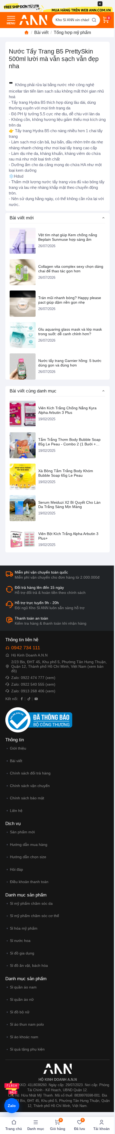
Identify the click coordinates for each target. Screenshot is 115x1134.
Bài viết (41, 32)
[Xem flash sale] (11, 1087)
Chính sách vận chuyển (30, 786)
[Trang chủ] (26, 32)
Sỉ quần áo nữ (22, 999)
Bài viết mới (22, 217)
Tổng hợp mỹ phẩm (72, 32)
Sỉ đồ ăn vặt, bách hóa (29, 965)
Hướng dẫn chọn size (28, 857)
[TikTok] (29, 698)
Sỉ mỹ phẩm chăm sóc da (31, 903)
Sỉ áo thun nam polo (27, 1024)
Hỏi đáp (16, 869)
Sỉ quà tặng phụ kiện (27, 1049)
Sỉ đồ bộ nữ (19, 1012)
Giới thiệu (18, 748)
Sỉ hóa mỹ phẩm (23, 928)
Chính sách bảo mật (27, 798)
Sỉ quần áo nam (23, 987)
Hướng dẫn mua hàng (28, 844)
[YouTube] (36, 698)
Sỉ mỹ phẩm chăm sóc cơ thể (34, 916)
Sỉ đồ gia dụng (22, 953)
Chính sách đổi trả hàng (30, 773)
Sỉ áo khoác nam (24, 1037)
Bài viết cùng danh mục (33, 391)
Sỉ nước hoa (20, 940)
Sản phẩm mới (22, 832)
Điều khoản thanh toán (29, 882)
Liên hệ (16, 810)
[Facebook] (22, 698)
